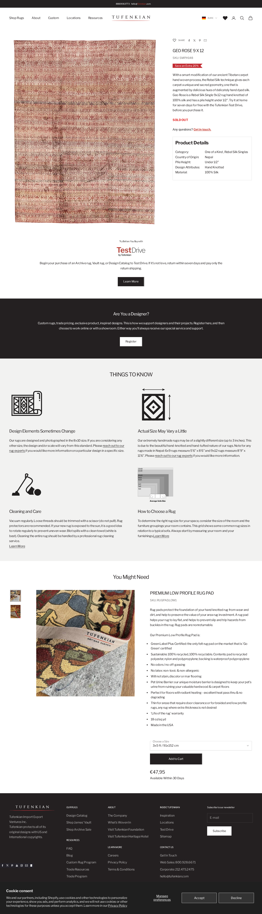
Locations (74, 18)
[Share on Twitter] (194, 40)
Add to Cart (176, 759)
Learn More (130, 281)
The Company (117, 815)
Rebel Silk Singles (236, 152)
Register (131, 341)
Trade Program (76, 876)
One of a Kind (214, 152)
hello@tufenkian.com (174, 876)
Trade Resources (77, 869)
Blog (69, 855)
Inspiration (167, 815)
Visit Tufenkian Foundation (126, 829)
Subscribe (219, 831)
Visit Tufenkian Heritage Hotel (128, 836)
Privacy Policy (117, 905)
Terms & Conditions (121, 869)
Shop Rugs (16, 18)
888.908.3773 (122, 3)
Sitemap (166, 836)
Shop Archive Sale (78, 829)
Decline (236, 898)
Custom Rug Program (81, 862)
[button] (174, 40)
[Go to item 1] (15, 596)
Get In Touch (168, 855)
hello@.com (141, 3)
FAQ (69, 848)
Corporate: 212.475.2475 (177, 869)
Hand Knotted (214, 167)
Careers (113, 855)
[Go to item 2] (15, 612)
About (36, 18)
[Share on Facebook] (189, 40)
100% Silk (211, 172)
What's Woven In (119, 822)
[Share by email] (205, 40)
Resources (95, 18)
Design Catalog (76, 815)
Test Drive (167, 829)
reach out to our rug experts (174, 455)
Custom (53, 18)
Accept (199, 898)
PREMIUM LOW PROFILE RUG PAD (182, 593)
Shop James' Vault (78, 822)
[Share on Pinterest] (199, 40)
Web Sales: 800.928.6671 (178, 862)
